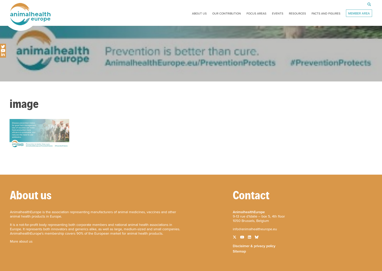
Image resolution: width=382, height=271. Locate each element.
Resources (297, 13)
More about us (21, 241)
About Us (199, 13)
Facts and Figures (326, 13)
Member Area (359, 13)
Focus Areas (256, 13)
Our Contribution (226, 13)
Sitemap (239, 251)
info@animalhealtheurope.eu (255, 229)
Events (277, 13)
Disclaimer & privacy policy (254, 245)
